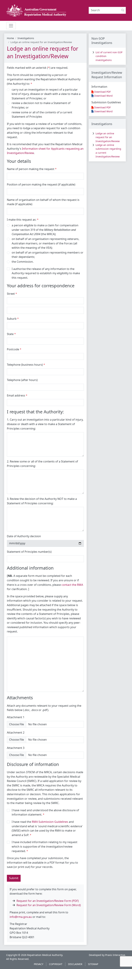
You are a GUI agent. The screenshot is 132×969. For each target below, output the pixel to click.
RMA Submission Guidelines (50, 822)
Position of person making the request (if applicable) (41, 184)
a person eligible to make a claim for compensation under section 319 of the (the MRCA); (45, 229)
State (10, 334)
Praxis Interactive (115, 955)
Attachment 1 (15, 717)
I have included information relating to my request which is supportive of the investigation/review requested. (44, 846)
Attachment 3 (15, 748)
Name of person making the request (30, 169)
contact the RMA (72, 585)
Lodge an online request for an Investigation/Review (108, 137)
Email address (16, 395)
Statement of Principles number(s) (29, 552)
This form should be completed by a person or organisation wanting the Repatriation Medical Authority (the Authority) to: (43, 79)
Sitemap (93, 964)
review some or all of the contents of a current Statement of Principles (42, 114)
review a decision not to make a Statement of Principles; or (41, 105)
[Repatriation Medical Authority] (36, 10)
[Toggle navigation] (11, 25)
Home (10, 38)
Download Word (103, 95)
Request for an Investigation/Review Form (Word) (48, 905)
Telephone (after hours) (22, 380)
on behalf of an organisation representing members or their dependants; (47, 255)
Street (11, 294)
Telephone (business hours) (25, 365)
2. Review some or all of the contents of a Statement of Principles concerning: (42, 464)
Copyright (55, 964)
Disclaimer (75, 964)
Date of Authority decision (24, 536)
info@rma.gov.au (21, 917)
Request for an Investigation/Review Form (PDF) (47, 901)
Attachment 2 (15, 732)
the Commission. (23, 262)
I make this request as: (21, 219)
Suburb (11, 319)
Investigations (26, 38)
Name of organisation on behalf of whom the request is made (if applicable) (43, 202)
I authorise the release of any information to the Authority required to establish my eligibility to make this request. (46, 273)
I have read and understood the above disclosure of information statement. (45, 812)
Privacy (38, 964)
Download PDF (102, 91)
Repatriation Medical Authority (44, 955)
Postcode (13, 349)
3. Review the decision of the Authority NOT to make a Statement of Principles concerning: (42, 501)
